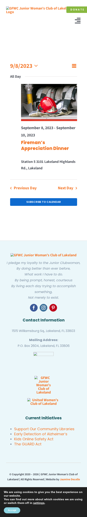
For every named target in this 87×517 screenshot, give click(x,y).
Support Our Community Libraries (44, 428)
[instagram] (43, 308)
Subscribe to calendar (43, 202)
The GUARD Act (27, 444)
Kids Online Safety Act (33, 439)
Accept (12, 510)
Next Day (65, 187)
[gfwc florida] (43, 353)
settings (39, 502)
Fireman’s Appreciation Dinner (45, 145)
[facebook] (34, 308)
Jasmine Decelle (70, 479)
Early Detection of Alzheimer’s (40, 433)
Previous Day (25, 187)
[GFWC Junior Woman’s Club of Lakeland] (43, 255)
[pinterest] (53, 308)
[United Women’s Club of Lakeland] (43, 400)
